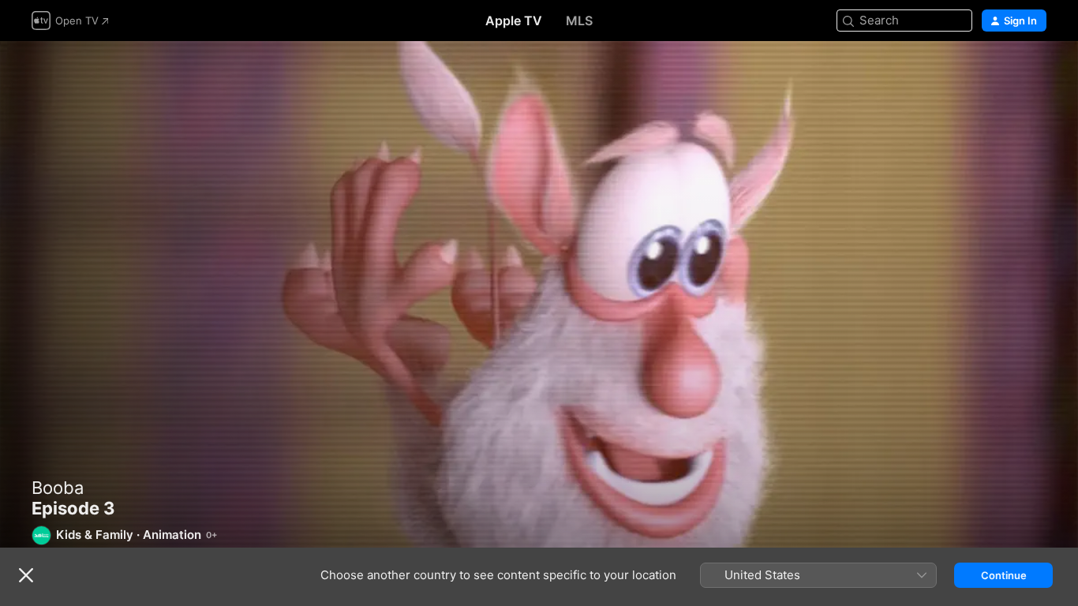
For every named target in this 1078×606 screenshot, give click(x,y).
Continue (1004, 575)
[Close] (26, 575)
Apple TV (513, 20)
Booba (58, 487)
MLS (579, 20)
